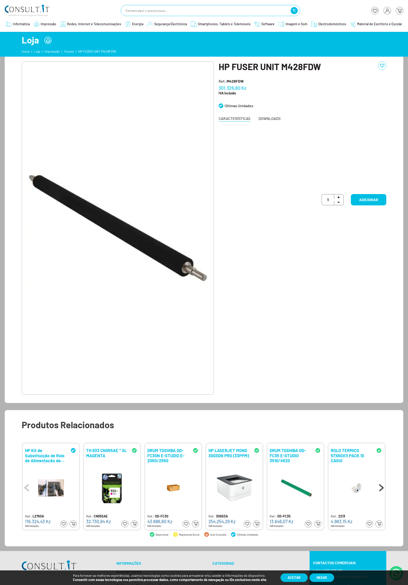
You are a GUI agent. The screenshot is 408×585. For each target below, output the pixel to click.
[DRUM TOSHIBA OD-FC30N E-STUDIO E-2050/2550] (173, 488)
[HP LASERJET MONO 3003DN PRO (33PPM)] (234, 488)
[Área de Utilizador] (387, 10)
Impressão (52, 51)
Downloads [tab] (269, 118)
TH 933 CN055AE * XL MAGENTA (106, 453)
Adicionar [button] (368, 199)
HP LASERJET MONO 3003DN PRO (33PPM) (228, 453)
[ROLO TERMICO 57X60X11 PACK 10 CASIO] (356, 488)
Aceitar (294, 578)
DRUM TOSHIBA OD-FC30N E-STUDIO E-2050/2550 (165, 455)
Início (26, 51)
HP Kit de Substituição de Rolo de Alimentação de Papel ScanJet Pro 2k (45, 455)
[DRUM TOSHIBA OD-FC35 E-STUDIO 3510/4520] (295, 488)
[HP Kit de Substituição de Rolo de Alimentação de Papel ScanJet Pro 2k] (51, 488)
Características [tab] (234, 118)
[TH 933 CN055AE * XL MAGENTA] (112, 488)
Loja (37, 51)
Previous (26, 486)
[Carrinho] (399, 10)
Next (381, 486)
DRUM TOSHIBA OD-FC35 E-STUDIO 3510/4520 (288, 455)
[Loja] (48, 40)
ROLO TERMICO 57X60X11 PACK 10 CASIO (347, 455)
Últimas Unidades (239, 105)
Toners (69, 51)
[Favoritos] (374, 10)
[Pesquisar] (294, 10)
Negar (322, 578)
